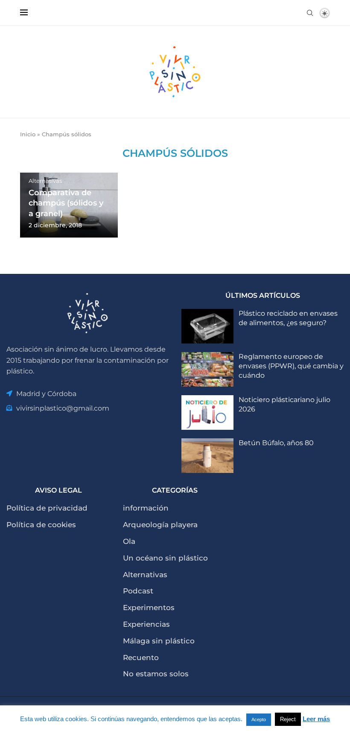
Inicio (27, 134)
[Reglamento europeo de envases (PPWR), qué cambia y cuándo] (207, 369)
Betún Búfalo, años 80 (276, 443)
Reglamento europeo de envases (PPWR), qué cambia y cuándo (291, 366)
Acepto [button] (258, 719)
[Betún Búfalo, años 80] (207, 455)
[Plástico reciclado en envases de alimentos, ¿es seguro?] (207, 326)
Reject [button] (288, 719)
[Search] (310, 12)
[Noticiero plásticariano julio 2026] (207, 412)
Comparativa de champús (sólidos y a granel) (66, 203)
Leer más (316, 718)
